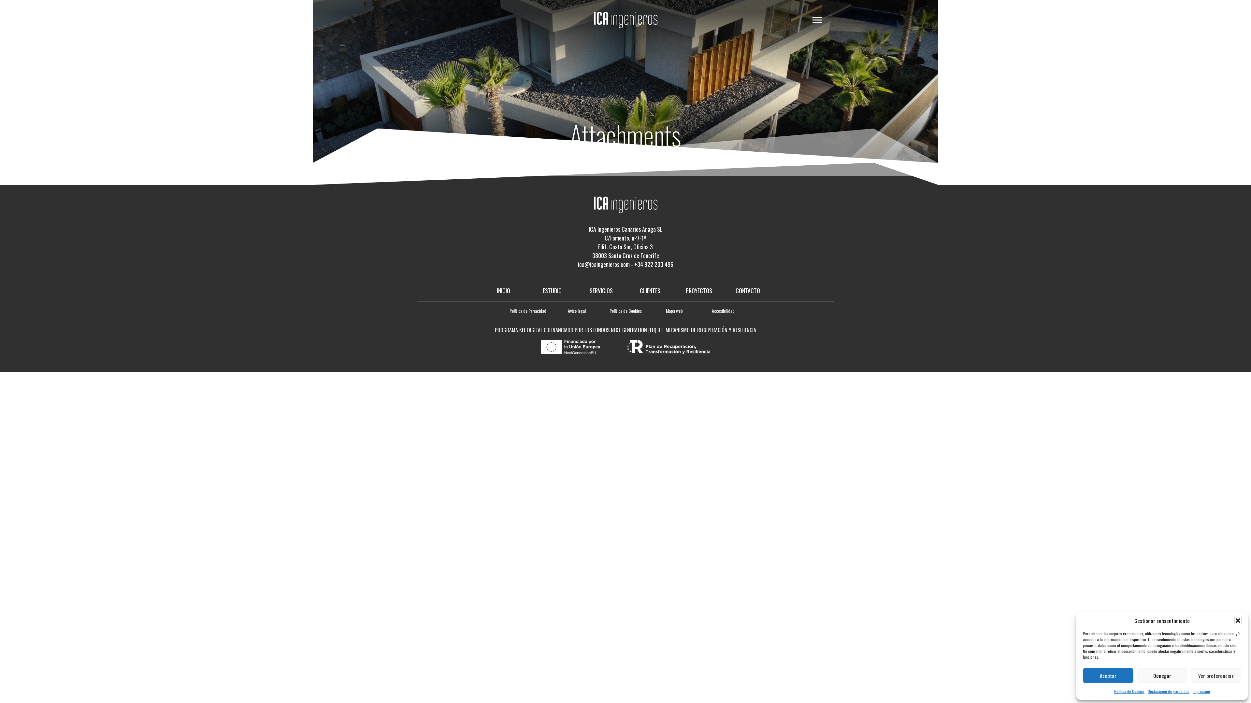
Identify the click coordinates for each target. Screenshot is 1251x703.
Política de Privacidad (528, 310)
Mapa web (674, 310)
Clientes (650, 290)
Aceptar (1108, 675)
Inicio (503, 290)
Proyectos (699, 290)
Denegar (1162, 675)
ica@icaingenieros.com (604, 264)
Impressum (1201, 691)
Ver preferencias (1216, 675)
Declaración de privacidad (1168, 691)
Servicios (601, 290)
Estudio (552, 290)
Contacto (748, 290)
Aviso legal (577, 310)
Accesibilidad (723, 310)
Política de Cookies (1129, 691)
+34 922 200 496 (653, 264)
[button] (1238, 620)
